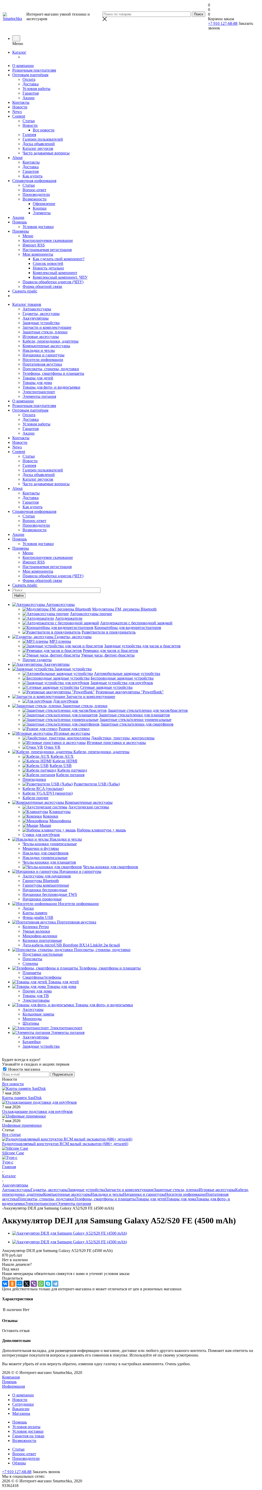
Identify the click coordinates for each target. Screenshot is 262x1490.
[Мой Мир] (19, 1284)
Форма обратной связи (42, 286)
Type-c (7, 1162)
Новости (19, 107)
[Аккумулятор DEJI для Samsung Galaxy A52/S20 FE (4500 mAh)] (69, 1233)
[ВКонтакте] (5, 1284)
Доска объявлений (39, 144)
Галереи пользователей (43, 139)
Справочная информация (34, 180)
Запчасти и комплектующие (47, 327)
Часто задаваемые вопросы (46, 153)
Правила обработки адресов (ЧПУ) (53, 282)
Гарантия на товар (28, 1436)
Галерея (29, 134)
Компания (11, 1377)
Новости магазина (23, 1069)
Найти (19, 595)
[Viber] (34, 1284)
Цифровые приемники (22, 1125)
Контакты (20, 102)
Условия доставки (38, 226)
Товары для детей (38, 378)
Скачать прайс (24, 291)
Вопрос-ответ (34, 190)
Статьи (29, 121)
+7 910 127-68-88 (222, 23)
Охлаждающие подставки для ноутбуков (37, 1111)
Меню (28, 236)
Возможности (35, 199)
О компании (23, 65)
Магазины (21, 1413)
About (17, 157)
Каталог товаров (26, 304)
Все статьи (11, 1134)
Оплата (29, 79)
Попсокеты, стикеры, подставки (51, 369)
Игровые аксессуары (41, 336)
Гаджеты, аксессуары (41, 313)
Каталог (19, 52)
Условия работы (36, 88)
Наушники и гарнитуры (43, 355)
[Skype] (48, 1284)
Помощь (19, 222)
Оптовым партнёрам (30, 75)
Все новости (13, 1084)
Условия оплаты (26, 1427)
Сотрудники (23, 1404)
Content (18, 116)
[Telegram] (55, 1284)
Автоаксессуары (37, 309)
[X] (27, 1284)
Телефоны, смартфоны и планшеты (53, 373)
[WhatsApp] (41, 1284)
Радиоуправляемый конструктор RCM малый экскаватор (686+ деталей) (65, 1144)
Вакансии (20, 1409)
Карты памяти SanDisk (22, 1098)
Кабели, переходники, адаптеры (51, 341)
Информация (13, 1386)
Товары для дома (37, 382)
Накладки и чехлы (39, 350)
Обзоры (19, 1463)
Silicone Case (13, 1153)
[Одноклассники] (12, 1284)
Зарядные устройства (41, 323)
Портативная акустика (42, 364)
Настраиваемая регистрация (47, 249)
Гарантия (31, 93)
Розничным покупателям (34, 70)
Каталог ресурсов (38, 148)
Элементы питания (39, 396)
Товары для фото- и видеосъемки (51, 387)
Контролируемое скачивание (48, 240)
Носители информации (43, 359)
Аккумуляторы (36, 318)
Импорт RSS (34, 245)
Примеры (20, 231)
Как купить (32, 176)
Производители (36, 194)
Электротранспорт (39, 392)
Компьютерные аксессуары (46, 346)
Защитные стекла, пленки (45, 332)
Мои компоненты (38, 254)
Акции (29, 98)
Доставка (31, 84)
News (17, 111)
